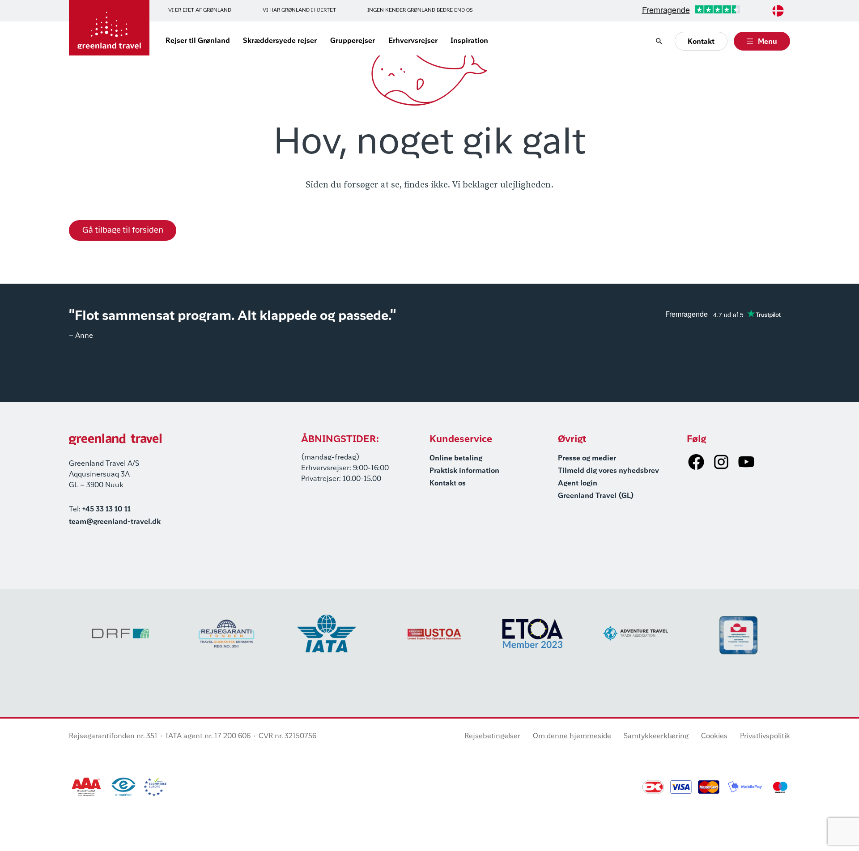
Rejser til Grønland (198, 41)
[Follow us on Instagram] (721, 461)
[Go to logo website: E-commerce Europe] (155, 787)
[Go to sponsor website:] (120, 633)
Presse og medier (587, 458)
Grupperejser (352, 41)
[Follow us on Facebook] (696, 461)
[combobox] (778, 11)
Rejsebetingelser (492, 736)
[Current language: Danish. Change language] (778, 11)
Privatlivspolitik (765, 736)
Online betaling (456, 458)
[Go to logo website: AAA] (86, 787)
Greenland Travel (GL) (596, 496)
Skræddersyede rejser (280, 41)
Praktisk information (464, 471)
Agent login (577, 484)
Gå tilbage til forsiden (122, 230)
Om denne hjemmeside (572, 736)
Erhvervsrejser (413, 41)
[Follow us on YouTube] (746, 461)
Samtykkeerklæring (656, 736)
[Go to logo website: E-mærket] (123, 787)
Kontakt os (448, 484)
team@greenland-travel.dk (115, 522)
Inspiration (469, 41)
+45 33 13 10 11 (106, 509)
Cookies (714, 736)
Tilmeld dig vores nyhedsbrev (608, 471)
